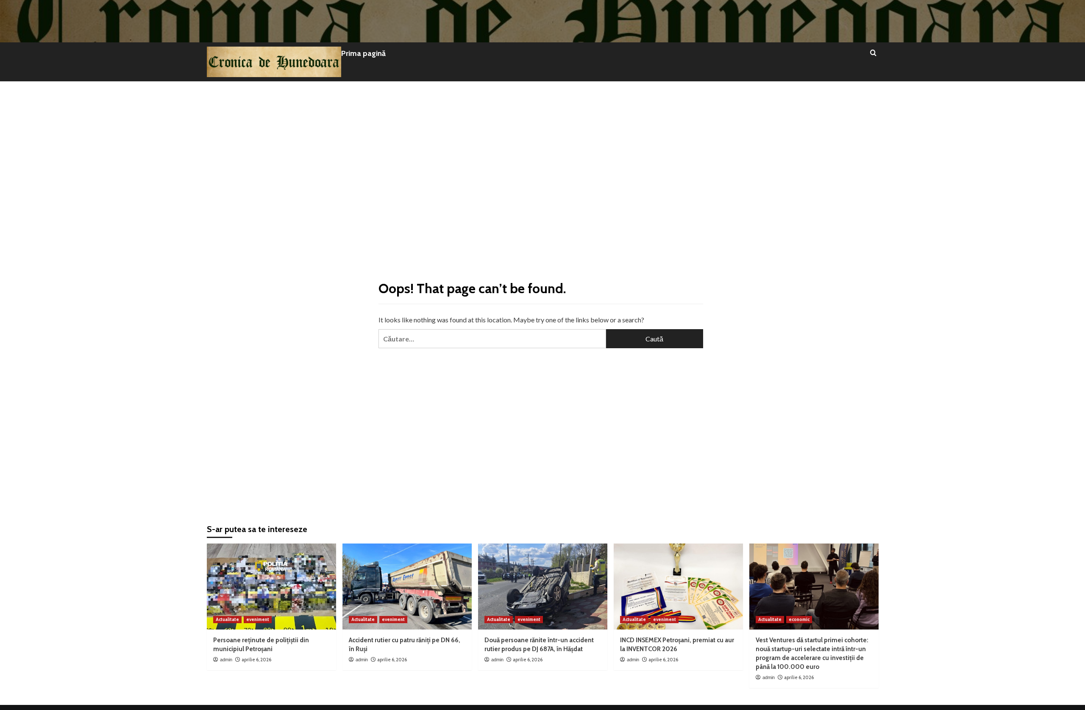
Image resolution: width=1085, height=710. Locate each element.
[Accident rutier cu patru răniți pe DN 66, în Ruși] (407, 587)
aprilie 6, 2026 (256, 660)
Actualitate (227, 619)
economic (799, 619)
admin (226, 659)
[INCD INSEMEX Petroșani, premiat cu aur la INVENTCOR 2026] (678, 587)
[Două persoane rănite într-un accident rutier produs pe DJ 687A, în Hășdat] (542, 587)
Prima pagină (363, 53)
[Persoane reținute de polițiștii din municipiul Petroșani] (271, 587)
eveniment (257, 619)
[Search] (873, 53)
